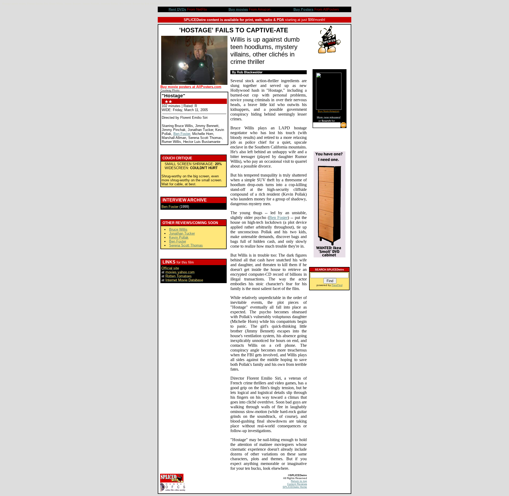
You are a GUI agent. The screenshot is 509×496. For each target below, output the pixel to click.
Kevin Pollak (178, 237)
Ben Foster (181, 134)
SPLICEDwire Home (295, 486)
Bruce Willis (178, 229)
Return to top (299, 481)
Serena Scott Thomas (186, 245)
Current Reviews (297, 483)
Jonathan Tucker (182, 233)
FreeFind (337, 285)
